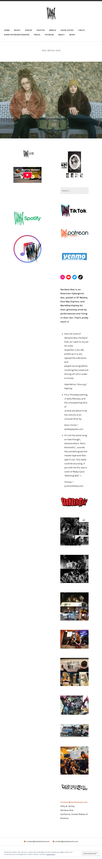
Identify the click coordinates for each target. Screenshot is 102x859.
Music (17, 30)
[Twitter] (74, 277)
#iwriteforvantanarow (16, 35)
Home (7, 30)
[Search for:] (74, 190)
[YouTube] (68, 277)
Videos (28, 30)
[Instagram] (62, 277)
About (61, 35)
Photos (41, 30)
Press (37, 35)
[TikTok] (80, 277)
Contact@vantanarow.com (74, 802)
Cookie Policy (50, 854)
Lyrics (81, 30)
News (72, 35)
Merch (52, 30)
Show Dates (67, 30)
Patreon (49, 35)
